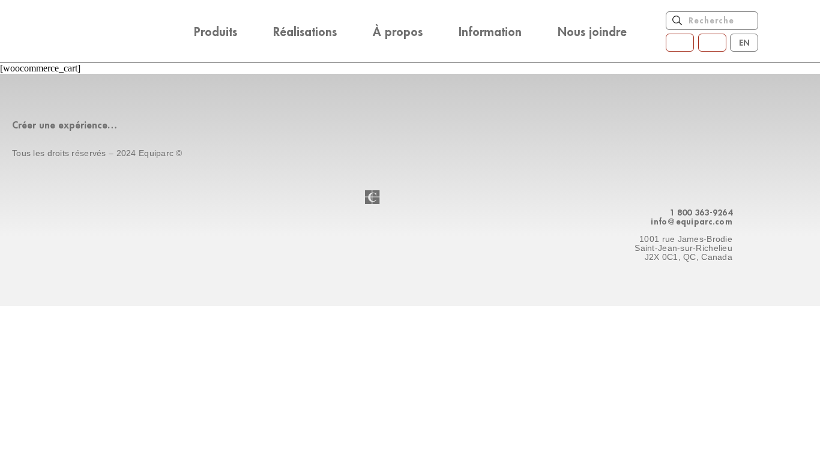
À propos (398, 31)
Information (490, 31)
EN (744, 42)
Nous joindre (592, 31)
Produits (215, 31)
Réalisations (305, 31)
